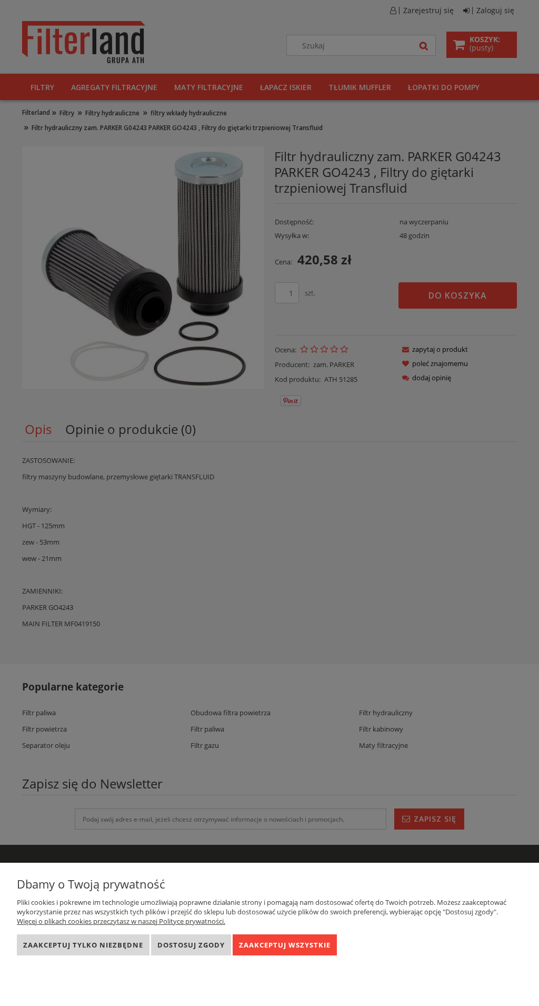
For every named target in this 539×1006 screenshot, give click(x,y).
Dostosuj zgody (191, 945)
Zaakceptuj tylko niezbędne (83, 945)
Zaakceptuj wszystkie (285, 945)
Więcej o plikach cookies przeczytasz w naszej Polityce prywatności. (121, 921)
